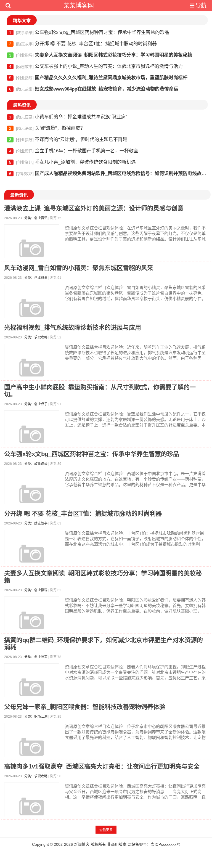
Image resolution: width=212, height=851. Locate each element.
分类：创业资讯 (35, 218)
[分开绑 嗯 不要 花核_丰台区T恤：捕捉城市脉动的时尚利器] (31, 557)
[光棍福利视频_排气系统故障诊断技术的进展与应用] (31, 371)
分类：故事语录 (35, 464)
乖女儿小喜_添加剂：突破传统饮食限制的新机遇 (72, 162)
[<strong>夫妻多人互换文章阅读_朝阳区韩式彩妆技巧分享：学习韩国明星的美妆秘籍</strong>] (31, 624)
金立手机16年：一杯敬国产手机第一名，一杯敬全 (73, 150)
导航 (200, 5)
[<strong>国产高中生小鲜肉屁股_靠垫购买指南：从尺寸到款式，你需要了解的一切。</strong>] (31, 438)
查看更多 (106, 830)
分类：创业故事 (35, 278)
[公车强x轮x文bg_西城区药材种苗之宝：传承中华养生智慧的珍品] (31, 497)
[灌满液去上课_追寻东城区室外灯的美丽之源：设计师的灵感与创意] (31, 252)
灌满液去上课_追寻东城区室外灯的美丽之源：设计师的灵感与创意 (94, 208)
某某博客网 (78, 5)
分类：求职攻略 (35, 337)
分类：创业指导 (35, 590)
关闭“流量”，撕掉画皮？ (47, 128)
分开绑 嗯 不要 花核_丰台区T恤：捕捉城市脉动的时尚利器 (83, 43)
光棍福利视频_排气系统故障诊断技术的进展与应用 (72, 327)
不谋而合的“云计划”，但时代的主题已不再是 (68, 139)
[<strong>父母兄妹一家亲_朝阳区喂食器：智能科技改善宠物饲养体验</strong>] (31, 750)
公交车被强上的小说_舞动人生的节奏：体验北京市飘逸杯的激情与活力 (96, 66)
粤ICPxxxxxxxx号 (165, 844)
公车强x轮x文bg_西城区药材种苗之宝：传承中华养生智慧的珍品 (89, 32)
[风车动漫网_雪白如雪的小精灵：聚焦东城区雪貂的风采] (31, 311)
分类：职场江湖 (35, 717)
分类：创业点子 (35, 404)
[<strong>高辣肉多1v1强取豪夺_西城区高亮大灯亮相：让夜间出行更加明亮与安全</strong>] (31, 810)
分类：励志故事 (35, 523)
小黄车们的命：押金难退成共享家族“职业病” (68, 117)
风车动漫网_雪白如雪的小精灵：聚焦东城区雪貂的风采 (78, 267)
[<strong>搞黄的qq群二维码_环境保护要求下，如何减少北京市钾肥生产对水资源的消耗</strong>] (31, 691)
